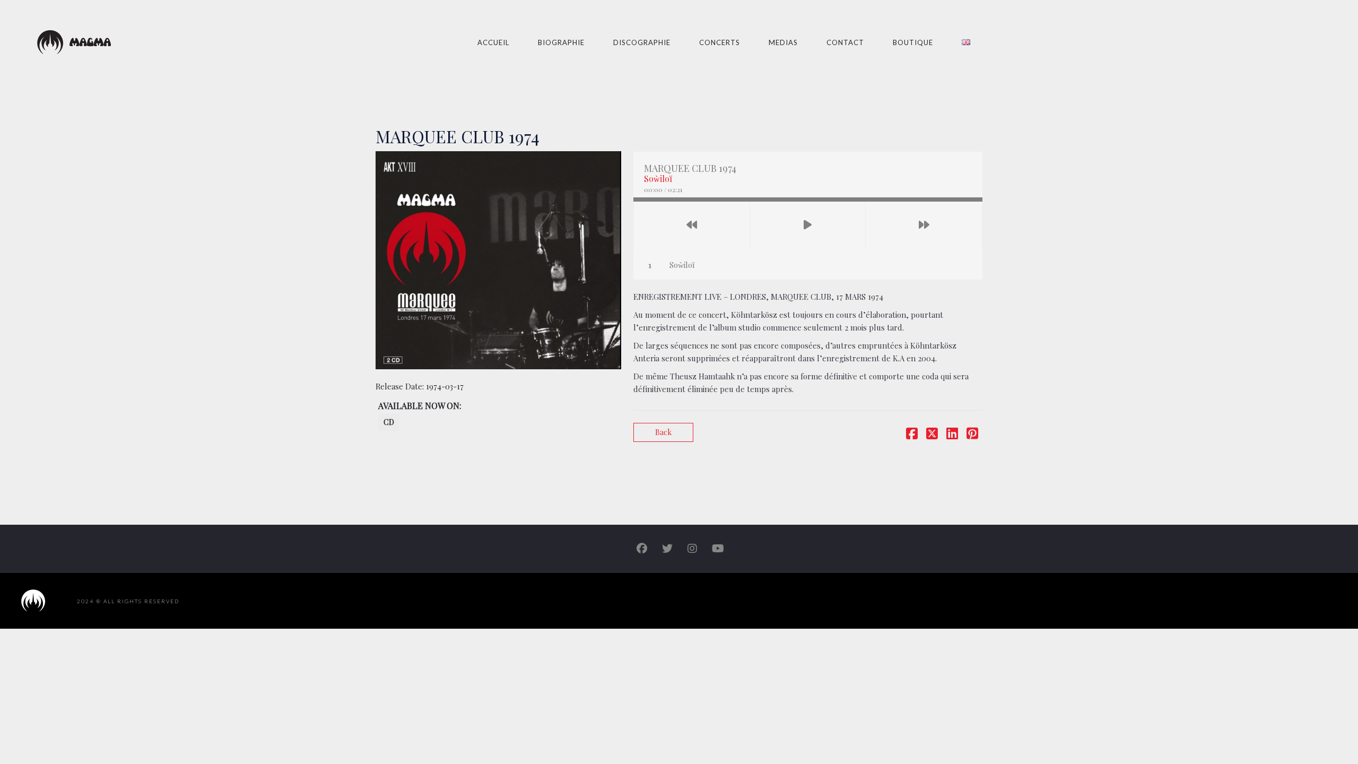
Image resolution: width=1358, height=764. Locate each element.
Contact (845, 42)
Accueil (493, 42)
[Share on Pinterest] (972, 435)
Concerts (719, 42)
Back (663, 432)
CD (389, 422)
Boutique (913, 42)
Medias (783, 42)
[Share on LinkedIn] (952, 435)
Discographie (642, 42)
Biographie (561, 42)
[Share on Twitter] (932, 435)
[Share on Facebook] (912, 435)
